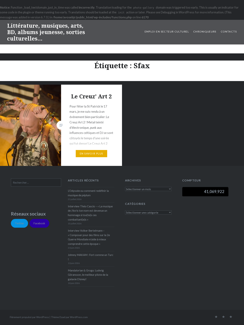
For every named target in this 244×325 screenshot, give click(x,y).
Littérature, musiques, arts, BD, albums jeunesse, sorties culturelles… (46, 32)
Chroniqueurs (204, 31)
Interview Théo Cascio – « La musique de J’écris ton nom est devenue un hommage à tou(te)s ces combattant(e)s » (90, 213)
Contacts (229, 31)
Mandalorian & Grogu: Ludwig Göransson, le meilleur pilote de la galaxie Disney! (88, 275)
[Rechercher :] (36, 182)
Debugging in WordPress (177, 12)
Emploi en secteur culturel (167, 31)
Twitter (19, 223)
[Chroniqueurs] (223, 317)
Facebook (39, 223)
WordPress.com (79, 317)
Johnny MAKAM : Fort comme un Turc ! (90, 257)
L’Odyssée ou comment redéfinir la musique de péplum (88, 193)
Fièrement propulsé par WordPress (29, 317)
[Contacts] (216, 317)
